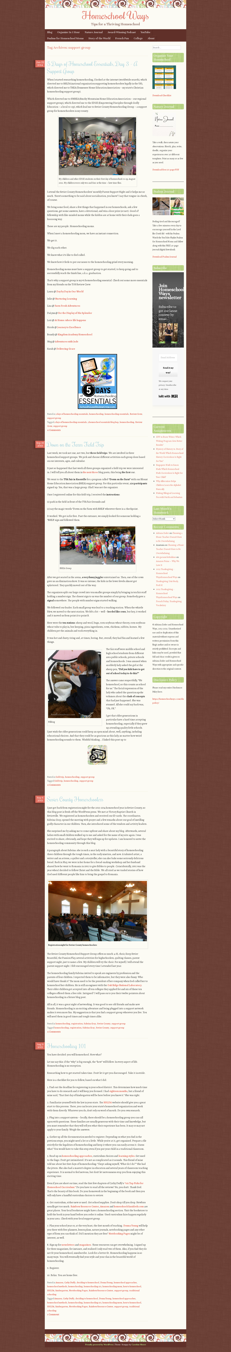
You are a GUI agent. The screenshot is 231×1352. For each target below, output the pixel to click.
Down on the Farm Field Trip (75, 444)
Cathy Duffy (70, 1282)
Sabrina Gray (90, 1023)
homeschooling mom (112, 1286)
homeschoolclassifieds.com (129, 1206)
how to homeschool (132, 1286)
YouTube (145, 32)
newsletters (68, 1245)
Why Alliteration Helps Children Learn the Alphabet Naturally (168, 485)
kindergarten (61, 1290)
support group (54, 418)
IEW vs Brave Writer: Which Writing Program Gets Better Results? (169, 440)
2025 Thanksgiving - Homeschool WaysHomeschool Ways (166, 573)
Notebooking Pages (119, 1233)
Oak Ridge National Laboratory (124, 985)
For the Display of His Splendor (75, 313)
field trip (60, 776)
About (151, 38)
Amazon (104, 1206)
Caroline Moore (139, 1344)
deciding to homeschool (88, 1282)
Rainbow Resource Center (85, 1206)
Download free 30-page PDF (165, 169)
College (138, 38)
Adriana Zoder (162, 533)
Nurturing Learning (66, 298)
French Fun (122, 38)
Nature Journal (94, 32)
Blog (49, 32)
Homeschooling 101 (66, 1045)
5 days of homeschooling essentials (72, 414)
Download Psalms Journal (164, 256)
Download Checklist (161, 95)
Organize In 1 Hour (68, 32)
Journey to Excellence (69, 327)
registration (77, 1023)
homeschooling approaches (77, 1156)
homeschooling (96, 414)
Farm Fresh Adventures (67, 306)
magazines (85, 1245)
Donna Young (130, 1225)
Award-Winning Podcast (121, 32)
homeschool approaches (125, 1282)
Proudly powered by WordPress (99, 1344)
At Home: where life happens (70, 320)
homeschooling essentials (117, 414)
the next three (90, 472)
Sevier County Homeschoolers (75, 799)
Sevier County (103, 1023)
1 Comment (53, 1314)
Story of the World (99, 38)
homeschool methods (57, 1286)
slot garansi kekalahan (166, 557)
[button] (168, 333)
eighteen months (118, 1091)
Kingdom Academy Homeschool (75, 334)
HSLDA (108, 1102)
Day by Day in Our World (69, 291)
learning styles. (126, 1156)
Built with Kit (168, 396)
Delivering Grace (65, 349)
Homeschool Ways (115, 15)
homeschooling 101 (92, 1286)
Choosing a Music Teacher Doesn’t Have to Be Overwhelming (169, 537)
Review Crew (136, 414)
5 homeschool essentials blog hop (103, 422)
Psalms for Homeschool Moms (65, 38)
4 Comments (54, 430)
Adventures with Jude (66, 341)
